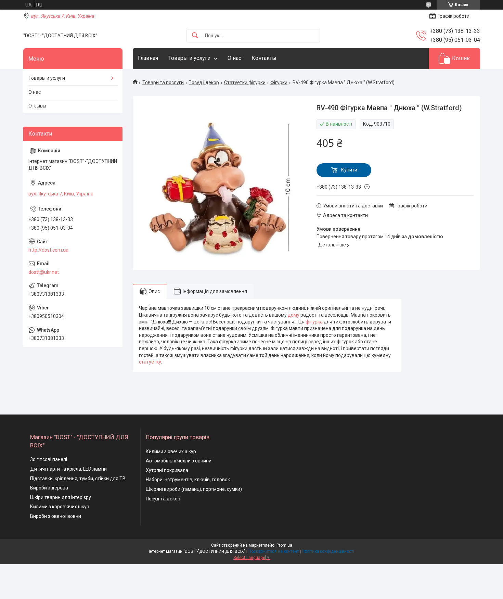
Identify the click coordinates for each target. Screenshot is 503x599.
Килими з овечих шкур (171, 451)
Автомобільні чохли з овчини (178, 460)
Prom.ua (284, 545)
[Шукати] (195, 35)
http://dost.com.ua (48, 250)
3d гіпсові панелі (48, 459)
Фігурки (278, 82)
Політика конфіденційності (328, 551)
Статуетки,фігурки (245, 82)
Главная (148, 58)
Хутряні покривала (167, 470)
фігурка (314, 321)
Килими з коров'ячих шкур (59, 506)
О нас (234, 58)
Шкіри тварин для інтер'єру (60, 497)
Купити (349, 170)
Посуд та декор (163, 498)
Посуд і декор (204, 82)
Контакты (264, 58)
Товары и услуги (189, 58)
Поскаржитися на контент (273, 551)
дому (293, 315)
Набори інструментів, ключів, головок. (188, 479)
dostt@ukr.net (43, 272)
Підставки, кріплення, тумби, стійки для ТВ (78, 478)
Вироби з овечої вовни (55, 516)
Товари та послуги (163, 82)
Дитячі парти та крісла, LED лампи (68, 469)
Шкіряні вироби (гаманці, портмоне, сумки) (194, 489)
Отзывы (37, 106)
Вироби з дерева (49, 487)
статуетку (150, 362)
